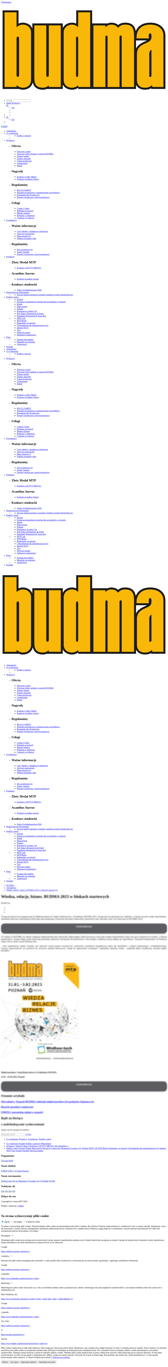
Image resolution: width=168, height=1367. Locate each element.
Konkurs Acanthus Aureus (28, 179)
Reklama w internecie (26, 215)
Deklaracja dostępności (26, 335)
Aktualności (11, 131)
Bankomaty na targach (26, 323)
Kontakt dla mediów (25, 339)
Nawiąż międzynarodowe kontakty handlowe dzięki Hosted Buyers (45, 295)
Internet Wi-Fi (22, 328)
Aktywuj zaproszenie (25, 234)
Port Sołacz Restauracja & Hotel (30, 314)
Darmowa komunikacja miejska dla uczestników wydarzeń (41, 302)
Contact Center (23, 208)
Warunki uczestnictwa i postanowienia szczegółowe (38, 192)
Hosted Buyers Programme (17, 292)
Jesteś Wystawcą (22, 1146)
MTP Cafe (21, 318)
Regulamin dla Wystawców (28, 195)
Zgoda (7, 1222)
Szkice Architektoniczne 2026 (29, 290)
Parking (20, 309)
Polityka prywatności (61, 1357)
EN (13, 108)
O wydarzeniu (12, 133)
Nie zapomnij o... (62, 1146)
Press (8, 337)
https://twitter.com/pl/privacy (13, 1334)
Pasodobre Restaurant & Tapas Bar (31, 316)
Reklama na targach (25, 211)
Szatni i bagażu (23, 252)
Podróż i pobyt (12, 297)
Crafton (20, 1206)
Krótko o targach (24, 136)
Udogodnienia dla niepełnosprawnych (32, 325)
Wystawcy (10, 140)
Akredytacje (22, 344)
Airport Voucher (22, 1151)
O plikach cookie (33, 1222)
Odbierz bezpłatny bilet (26, 238)
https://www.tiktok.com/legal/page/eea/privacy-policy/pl (24, 1343)
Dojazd (20, 299)
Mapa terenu (22, 306)
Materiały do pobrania (26, 342)
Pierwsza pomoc (23, 332)
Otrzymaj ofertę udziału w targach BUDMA (35, 154)
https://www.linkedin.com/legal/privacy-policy (20, 1278)
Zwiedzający (11, 220)
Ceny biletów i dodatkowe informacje (32, 231)
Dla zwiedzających (25, 250)
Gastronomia (22, 163)
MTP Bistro (22, 321)
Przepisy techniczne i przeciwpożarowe (33, 197)
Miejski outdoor (23, 213)
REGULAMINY (24, 190)
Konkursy (10, 257)
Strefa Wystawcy (13, 103)
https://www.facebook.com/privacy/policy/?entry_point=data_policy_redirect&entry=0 (37, 1299)
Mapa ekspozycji (24, 236)
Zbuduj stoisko (23, 156)
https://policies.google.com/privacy (15, 1251)
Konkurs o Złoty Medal (26, 177)
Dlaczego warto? (24, 151)
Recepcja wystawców (52, 1148)
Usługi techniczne (24, 161)
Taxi (18, 330)
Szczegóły (18, 1222)
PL (7, 105)
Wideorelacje (45, 1143)
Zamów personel (24, 158)
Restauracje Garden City (27, 311)
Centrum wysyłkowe (25, 218)
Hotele (19, 166)
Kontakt (9, 347)
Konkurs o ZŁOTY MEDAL (29, 268)
